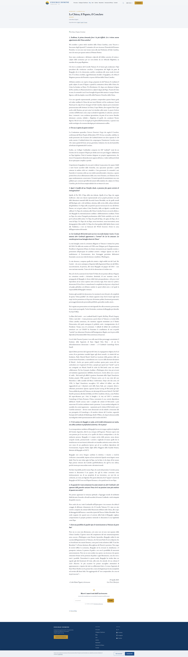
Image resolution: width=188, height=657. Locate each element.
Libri (93, 2)
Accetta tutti (130, 653)
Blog (90, 2)
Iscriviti (111, 600)
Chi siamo (76, 2)
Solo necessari (119, 653)
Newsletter (101, 2)
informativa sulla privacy (98, 603)
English (78, 22)
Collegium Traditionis (83, 2)
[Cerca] (123, 2)
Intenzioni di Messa (109, 2)
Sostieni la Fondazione (60, 637)
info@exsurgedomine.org (59, 632)
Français (85, 22)
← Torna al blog (73, 611)
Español (82, 22)
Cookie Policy (60, 654)
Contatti (116, 2)
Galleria (96, 2)
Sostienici (138, 2)
